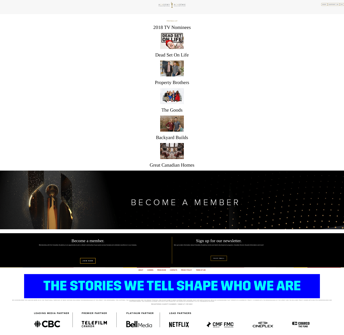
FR (342, 4)
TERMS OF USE (201, 270)
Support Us (334, 4)
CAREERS (150, 270)
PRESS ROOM (161, 270)
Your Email (219, 258)
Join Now (88, 261)
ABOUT (140, 270)
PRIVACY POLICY (186, 270)
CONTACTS (173, 270)
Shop (324, 4)
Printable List (172, 21)
